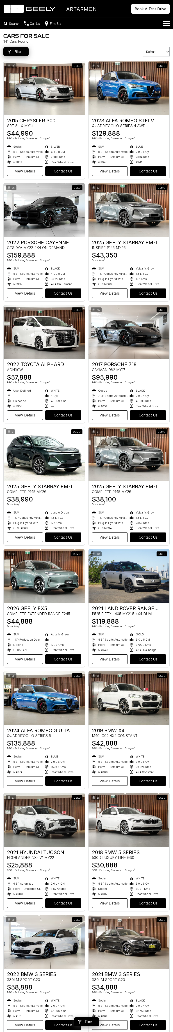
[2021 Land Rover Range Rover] (129, 576)
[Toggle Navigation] (166, 23)
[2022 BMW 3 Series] (44, 942)
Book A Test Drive (150, 9)
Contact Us (63, 171)
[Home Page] (49, 8)
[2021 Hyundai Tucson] (44, 820)
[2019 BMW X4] (129, 698)
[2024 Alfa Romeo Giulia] (44, 698)
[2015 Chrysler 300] (44, 88)
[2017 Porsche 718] (129, 332)
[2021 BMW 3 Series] (129, 942)
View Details (25, 171)
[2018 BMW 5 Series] (129, 820)
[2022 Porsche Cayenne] (44, 210)
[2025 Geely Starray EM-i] (129, 210)
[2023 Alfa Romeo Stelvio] (129, 88)
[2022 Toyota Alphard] (44, 332)
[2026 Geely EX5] (44, 576)
